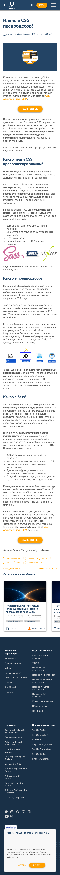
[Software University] (12, 5)
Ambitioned (10, 687)
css (8, 562)
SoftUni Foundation (41, 749)
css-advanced (33, 562)
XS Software (10, 659)
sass (18, 562)
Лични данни (38, 711)
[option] (26, 606)
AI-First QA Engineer (14, 798)
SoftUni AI (37, 740)
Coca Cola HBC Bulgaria (16, 678)
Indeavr (8, 668)
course (44, 558)
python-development (14, 621)
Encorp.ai (9, 692)
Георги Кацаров (24, 34)
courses (31, 558)
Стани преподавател (42, 701)
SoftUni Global (39, 754)
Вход (42, 5)
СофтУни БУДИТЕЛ (42, 745)
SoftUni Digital (39, 730)
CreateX (8, 683)
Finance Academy (40, 759)
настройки (21, 865)
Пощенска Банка (13, 673)
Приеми (37, 865)
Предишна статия (13, 569)
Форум (35, 663)
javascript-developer (32, 621)
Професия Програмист (43, 675)
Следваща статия (47, 569)
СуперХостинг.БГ (13, 663)
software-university (13, 558)
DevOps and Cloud (14, 764)
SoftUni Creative (40, 735)
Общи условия (39, 706)
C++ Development (13, 737)
